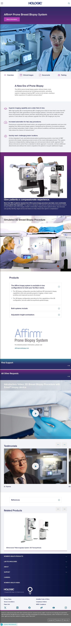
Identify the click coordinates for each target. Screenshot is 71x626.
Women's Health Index (12, 583)
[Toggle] (69, 3)
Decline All (58, 620)
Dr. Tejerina (7, 486)
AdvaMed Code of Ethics (42, 599)
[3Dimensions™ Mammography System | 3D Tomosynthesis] (35, 529)
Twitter (5, 607)
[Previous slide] (58, 509)
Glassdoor (41, 607)
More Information (12, 19)
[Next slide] (64, 509)
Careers (7, 577)
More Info (66, 620)
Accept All (51, 620)
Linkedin (17, 607)
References (15, 500)
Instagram (66, 607)
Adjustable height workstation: (23, 315)
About (6, 567)
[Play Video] (35, 466)
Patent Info (7, 604)
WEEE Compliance (41, 604)
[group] (35, 468)
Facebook (29, 607)
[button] (35, 624)
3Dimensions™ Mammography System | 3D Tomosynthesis (23, 548)
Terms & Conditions (9, 602)
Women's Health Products (13, 556)
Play (35, 246)
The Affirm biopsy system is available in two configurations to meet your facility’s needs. (28, 287)
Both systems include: (19, 308)
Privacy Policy (7, 599)
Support (7, 572)
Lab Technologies (10, 561)
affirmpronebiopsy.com (22, 348)
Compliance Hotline (41, 602)
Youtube (53, 607)
